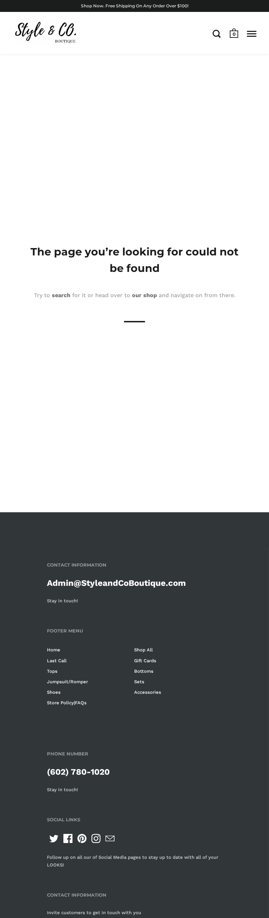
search (61, 295)
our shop (144, 295)
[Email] (110, 838)
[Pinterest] (82, 838)
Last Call (57, 660)
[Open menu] (251, 33)
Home (53, 649)
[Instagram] (96, 838)
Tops (52, 671)
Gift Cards (145, 660)
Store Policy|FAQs (67, 702)
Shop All (143, 649)
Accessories (147, 692)
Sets (139, 681)
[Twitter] (53, 838)
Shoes (54, 692)
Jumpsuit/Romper (67, 681)
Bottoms (143, 671)
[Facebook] (68, 838)
